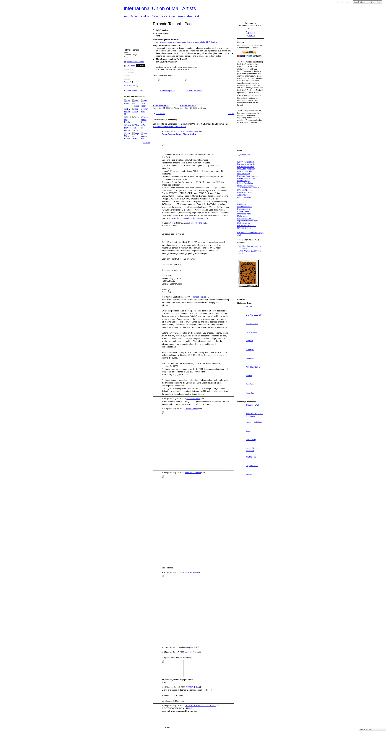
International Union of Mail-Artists (160, 8)
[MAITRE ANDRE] (241, 372)
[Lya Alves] (128, 103)
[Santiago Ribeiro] (128, 119)
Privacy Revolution (245, 183)
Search (384, 2)
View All (146, 143)
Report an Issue (241, 727)
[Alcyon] (241, 312)
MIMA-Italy (241, 204)
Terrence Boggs (197, 297)
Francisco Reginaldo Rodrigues (254, 415)
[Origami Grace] (241, 471)
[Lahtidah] (241, 346)
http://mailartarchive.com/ (247, 221)
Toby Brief (250, 393)
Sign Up (340, 2)
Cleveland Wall (252, 405)
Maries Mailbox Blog (245, 218)
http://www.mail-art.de (246, 164)
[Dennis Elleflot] (241, 329)
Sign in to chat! (366, 729)
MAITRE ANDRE (253, 367)
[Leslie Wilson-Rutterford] (241, 454)
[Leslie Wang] (241, 445)
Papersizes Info (243, 209)
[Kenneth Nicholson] (241, 428)
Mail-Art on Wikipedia (246, 169)
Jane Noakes (251, 332)
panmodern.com (244, 197)
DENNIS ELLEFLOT (254, 315)
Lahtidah (249, 341)
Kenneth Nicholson (254, 422)
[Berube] (144, 127)
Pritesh (249, 474)
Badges (230, 727)
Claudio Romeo (191, 409)
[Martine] (241, 381)
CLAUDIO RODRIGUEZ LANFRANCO (200, 706)
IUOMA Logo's (243, 211)
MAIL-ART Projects (245, 190)
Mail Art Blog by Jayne (246, 178)
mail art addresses (244, 192)
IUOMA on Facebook (245, 162)
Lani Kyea (250, 350)
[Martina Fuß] (241, 462)
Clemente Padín (193, 399)
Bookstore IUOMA (244, 171)
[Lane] (241, 436)
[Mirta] (136, 119)
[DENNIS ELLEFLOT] (241, 320)
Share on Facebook (135, 62)
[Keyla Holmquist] (136, 135)
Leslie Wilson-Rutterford (252, 449)
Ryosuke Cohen (244, 228)
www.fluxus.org (243, 174)
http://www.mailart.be (245, 167)
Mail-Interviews (243, 223)
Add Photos (160, 114)
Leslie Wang (251, 440)
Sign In (348, 2)
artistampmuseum (244, 207)
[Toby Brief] (241, 398)
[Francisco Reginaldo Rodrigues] (241, 419)
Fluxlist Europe (243, 181)
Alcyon (249, 306)
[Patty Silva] (144, 111)
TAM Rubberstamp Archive (248, 188)
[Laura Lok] (241, 364)
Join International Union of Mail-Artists (169, 126)
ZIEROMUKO (190, 572)
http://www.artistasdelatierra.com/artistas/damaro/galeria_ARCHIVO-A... (187, 42)
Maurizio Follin (191, 652)
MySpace (131, 66)
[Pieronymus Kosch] (144, 119)
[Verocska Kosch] (144, 103)
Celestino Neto (192, 131)
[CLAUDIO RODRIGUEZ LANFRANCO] (128, 135)
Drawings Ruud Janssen (247, 176)
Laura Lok (250, 358)
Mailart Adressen (244, 216)
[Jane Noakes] (241, 338)
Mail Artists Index (244, 214)
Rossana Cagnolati (193, 473)
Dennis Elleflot (252, 324)
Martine (249, 376)
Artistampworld (243, 195)
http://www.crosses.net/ (246, 226)
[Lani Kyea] (241, 355)
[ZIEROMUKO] (128, 111)
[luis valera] (136, 111)
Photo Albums (129, 85)
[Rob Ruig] (241, 390)
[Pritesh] (241, 480)
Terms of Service (257, 727)
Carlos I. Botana (195, 223)
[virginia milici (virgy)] (128, 127)
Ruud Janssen (146, 727)
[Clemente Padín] (136, 127)
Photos (126, 82)
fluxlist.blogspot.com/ (245, 185)
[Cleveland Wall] (241, 410)
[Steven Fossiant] (136, 103)
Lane (248, 431)
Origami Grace (252, 466)
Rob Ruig (250, 384)
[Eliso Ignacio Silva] (144, 135)
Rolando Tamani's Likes (133, 90)
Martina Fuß (251, 457)
